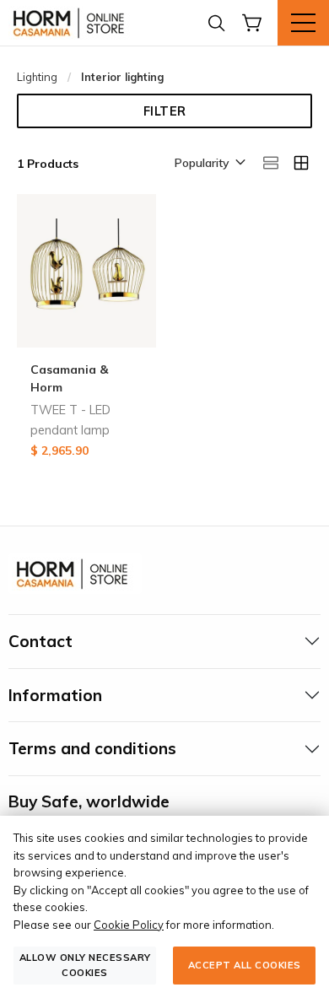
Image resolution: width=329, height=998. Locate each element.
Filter (164, 111)
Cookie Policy (129, 924)
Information (55, 695)
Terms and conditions (92, 748)
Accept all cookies (244, 965)
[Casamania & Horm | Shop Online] (71, 23)
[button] (209, 163)
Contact (40, 641)
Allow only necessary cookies (85, 965)
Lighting (37, 77)
